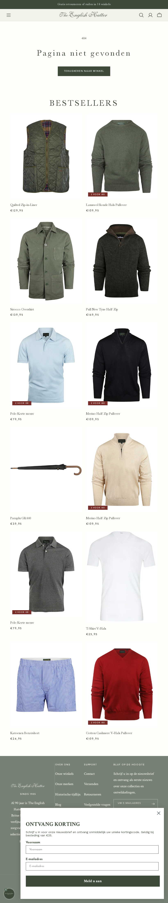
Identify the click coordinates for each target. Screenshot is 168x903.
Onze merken (64, 784)
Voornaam (33, 842)
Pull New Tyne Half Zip (102, 309)
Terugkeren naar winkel (84, 71)
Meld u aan (93, 881)
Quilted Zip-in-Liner (23, 205)
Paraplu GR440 (20, 518)
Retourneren (92, 794)
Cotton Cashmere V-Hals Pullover (109, 733)
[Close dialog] (158, 813)
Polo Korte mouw (22, 414)
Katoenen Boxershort (24, 733)
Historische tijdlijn (68, 794)
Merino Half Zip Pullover (103, 414)
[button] (8, 15)
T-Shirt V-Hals (96, 628)
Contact (89, 774)
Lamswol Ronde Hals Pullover (106, 205)
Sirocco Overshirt (22, 309)
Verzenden (91, 784)
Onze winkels (64, 774)
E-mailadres (34, 859)
